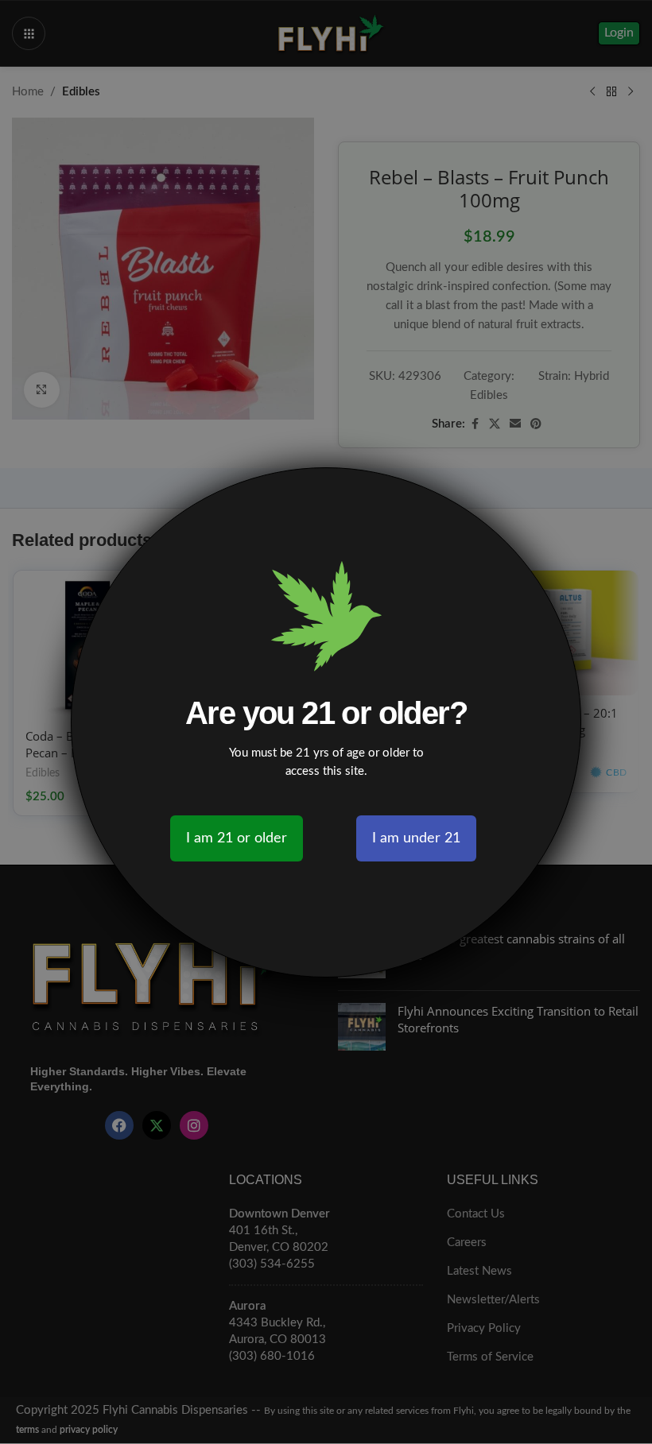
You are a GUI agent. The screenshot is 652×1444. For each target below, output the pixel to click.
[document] (326, 722)
